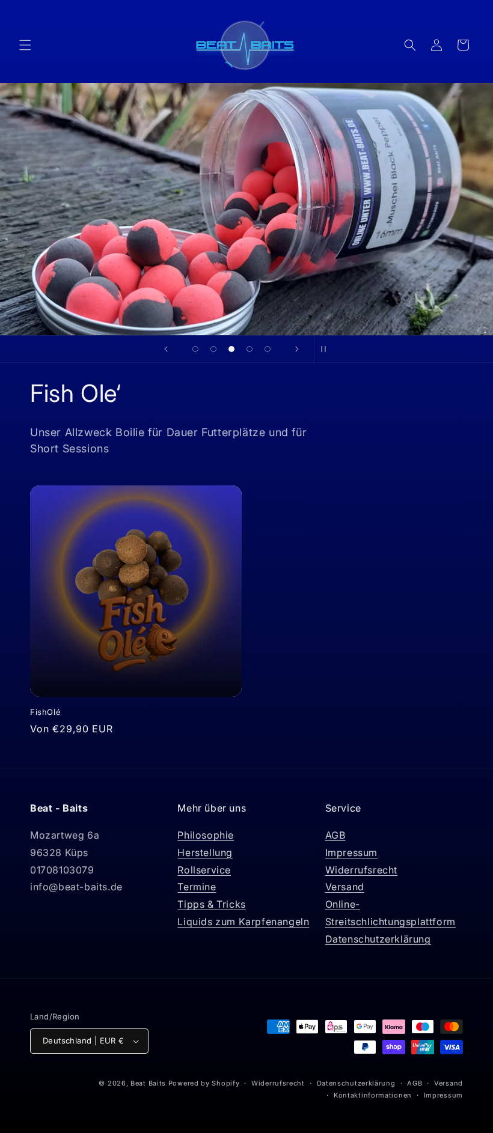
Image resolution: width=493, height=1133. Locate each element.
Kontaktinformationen (373, 1095)
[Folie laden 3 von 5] (231, 349)
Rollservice (204, 870)
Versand (344, 887)
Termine (196, 887)
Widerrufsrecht (361, 870)
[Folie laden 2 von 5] (213, 349)
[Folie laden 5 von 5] (268, 349)
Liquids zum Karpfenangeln (243, 922)
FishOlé (45, 712)
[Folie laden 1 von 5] (195, 349)
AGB (335, 835)
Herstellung (205, 852)
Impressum (351, 852)
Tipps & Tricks (211, 904)
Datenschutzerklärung (378, 939)
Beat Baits (148, 1083)
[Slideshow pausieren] (327, 349)
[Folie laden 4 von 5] (249, 349)
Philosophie (205, 835)
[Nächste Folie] (297, 349)
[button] (25, 45)
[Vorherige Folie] (166, 349)
